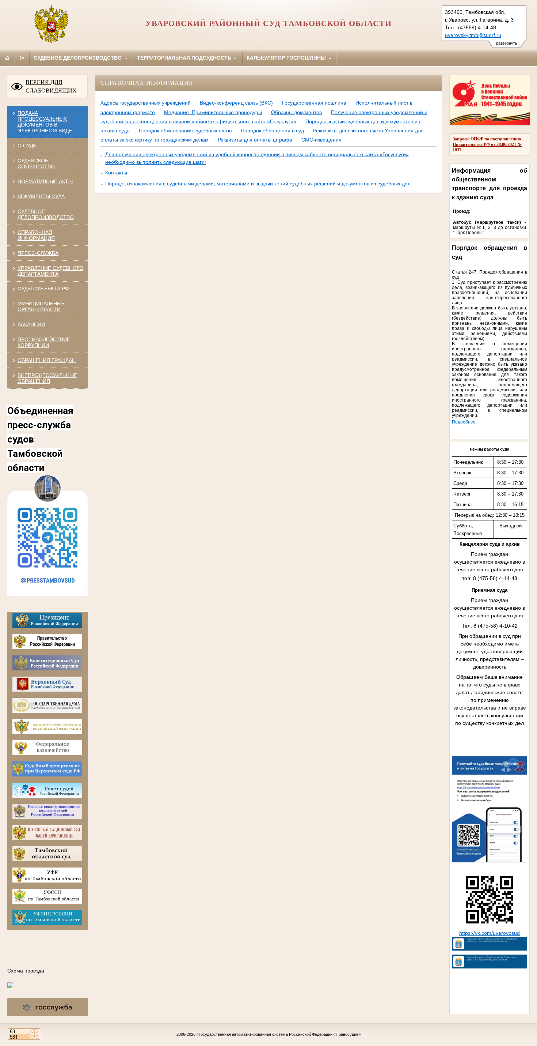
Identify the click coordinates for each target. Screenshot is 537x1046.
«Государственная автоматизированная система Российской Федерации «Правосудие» (279, 1034)
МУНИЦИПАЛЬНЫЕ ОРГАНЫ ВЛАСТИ (41, 306)
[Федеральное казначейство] (47, 752)
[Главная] (7, 57)
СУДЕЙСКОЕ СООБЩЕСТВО (36, 163)
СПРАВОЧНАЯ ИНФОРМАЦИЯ (36, 235)
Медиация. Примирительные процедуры (213, 112)
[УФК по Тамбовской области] (47, 879)
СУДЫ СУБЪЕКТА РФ (43, 288)
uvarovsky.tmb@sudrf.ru (473, 35)
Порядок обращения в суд (272, 130)
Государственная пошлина (314, 103)
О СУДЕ (27, 145)
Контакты (116, 173)
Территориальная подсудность (185, 58)
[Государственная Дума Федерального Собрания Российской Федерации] (47, 709)
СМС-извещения (321, 140)
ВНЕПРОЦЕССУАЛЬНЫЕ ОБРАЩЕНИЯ (47, 378)
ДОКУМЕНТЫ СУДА (41, 196)
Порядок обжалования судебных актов (185, 130)
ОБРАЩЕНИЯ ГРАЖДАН (47, 360)
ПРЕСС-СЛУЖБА (38, 253)
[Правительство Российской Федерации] (47, 646)
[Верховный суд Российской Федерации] (47, 688)
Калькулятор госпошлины (287, 58)
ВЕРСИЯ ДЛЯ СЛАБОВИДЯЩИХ (51, 86)
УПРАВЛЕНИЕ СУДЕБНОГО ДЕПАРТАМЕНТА (50, 271)
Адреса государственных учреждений (145, 103)
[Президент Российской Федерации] (47, 625)
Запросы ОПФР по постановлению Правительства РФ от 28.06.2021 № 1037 (487, 144)
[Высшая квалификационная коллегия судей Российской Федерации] (47, 815)
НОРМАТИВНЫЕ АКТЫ (45, 181)
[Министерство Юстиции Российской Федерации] (47, 731)
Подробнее (464, 422)
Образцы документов (296, 112)
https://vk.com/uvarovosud (489, 933)
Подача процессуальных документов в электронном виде (45, 121)
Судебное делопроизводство (78, 58)
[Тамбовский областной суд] (47, 858)
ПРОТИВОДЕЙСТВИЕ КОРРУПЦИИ (44, 342)
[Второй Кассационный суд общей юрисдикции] (47, 837)
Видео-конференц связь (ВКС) (236, 103)
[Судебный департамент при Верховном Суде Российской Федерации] (47, 773)
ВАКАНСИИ (31, 324)
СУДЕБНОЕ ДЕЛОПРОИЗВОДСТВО (46, 214)
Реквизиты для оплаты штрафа (255, 140)
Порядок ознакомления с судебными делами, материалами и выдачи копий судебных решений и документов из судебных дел (258, 184)
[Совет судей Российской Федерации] (47, 794)
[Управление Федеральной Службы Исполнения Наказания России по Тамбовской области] (47, 922)
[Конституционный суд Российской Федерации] (47, 667)
